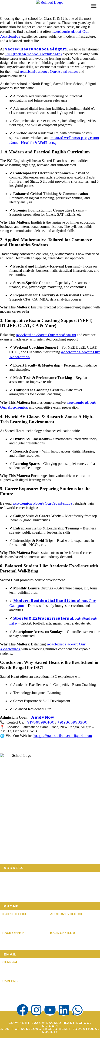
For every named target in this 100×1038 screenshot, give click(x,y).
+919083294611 (17, 941)
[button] (93, 6)
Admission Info (15, 846)
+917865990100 (39, 722)
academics (46, 334)
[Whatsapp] (77, 1010)
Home (5, 827)
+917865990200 (72, 722)
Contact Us (49, 846)
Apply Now (42, 717)
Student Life (33, 840)
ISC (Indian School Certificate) (33, 54)
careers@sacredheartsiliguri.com (40, 989)
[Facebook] (22, 1010)
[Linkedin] (64, 1010)
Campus (27, 833)
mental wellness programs (54, 140)
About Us (27, 827)
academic (49, 71)
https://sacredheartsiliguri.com (62, 735)
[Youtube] (50, 1010)
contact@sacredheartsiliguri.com (38, 970)
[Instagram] (36, 1010)
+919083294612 (65, 941)
